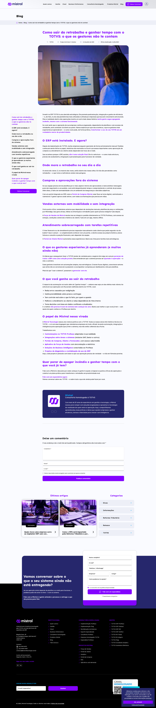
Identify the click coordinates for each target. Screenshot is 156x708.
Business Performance (57, 632)
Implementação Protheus (88, 624)
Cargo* (114, 574)
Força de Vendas (86, 649)
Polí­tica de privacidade (57, 703)
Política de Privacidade (138, 705)
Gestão (52, 626)
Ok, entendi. (138, 702)
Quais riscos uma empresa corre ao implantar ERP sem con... (38, 533)
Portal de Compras (86, 657)
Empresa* (92, 574)
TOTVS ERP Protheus (117, 624)
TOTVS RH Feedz (116, 634)
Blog (25, 23)
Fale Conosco (54, 642)
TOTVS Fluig (115, 640)
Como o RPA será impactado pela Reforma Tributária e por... (75, 533)
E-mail (46, 468)
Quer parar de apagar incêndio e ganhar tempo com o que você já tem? (23, 181)
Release (106, 525)
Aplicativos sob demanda (88, 662)
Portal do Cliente (86, 651)
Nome (46, 463)
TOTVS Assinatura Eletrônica (120, 645)
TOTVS (51, 42)
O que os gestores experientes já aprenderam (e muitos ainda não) (23, 160)
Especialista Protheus (87, 640)
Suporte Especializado (87, 632)
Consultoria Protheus (87, 634)
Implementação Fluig (87, 626)
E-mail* (91, 563)
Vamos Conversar (23, 191)
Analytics (83, 654)
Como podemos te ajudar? (97, 579)
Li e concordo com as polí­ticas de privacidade (102, 587)
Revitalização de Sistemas (89, 629)
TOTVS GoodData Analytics (119, 642)
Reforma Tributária (111, 518)
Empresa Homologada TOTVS (90, 637)
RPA (82, 660)
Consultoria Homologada (57, 634)
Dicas (105, 503)
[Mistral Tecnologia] (28, 621)
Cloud (52, 629)
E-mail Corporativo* (24, 688)
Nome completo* (94, 557)
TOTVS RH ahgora (117, 637)
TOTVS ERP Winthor (117, 632)
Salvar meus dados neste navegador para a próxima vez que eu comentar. (64, 473)
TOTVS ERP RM (116, 629)
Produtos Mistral (55, 637)
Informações (31, 525)
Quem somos (54, 624)
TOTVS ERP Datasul (117, 626)
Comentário (47, 448)
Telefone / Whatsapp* (96, 568)
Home (20, 23)
